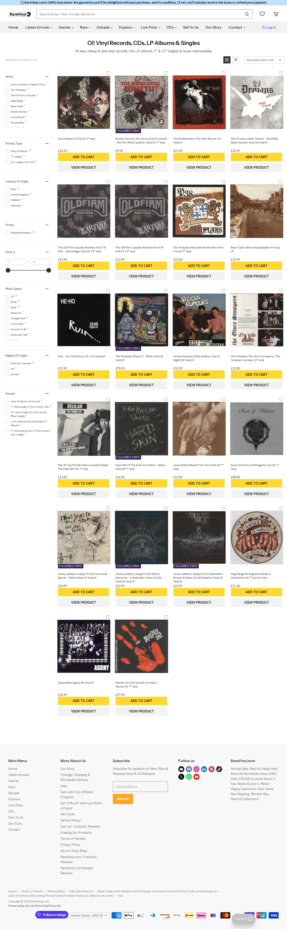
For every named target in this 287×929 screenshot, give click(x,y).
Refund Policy (71, 820)
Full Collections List (81, 891)
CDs (170, 27)
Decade (103, 27)
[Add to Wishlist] (108, 73)
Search (12, 891)
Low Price (149, 27)
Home (13, 27)
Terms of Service (73, 839)
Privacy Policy (70, 845)
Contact (236, 27)
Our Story (214, 27)
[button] (226, 59)
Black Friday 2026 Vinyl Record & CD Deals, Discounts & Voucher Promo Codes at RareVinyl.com (157, 891)
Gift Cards (68, 814)
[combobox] (138, 14)
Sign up (122, 799)
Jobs (64, 786)
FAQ (120, 895)
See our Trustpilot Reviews (80, 826)
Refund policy (56, 891)
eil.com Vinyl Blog (74, 851)
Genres (65, 27)
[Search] (247, 14)
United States (87, 915)
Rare (84, 27)
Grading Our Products (76, 832)
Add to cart (84, 157)
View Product (83, 167)
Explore (125, 27)
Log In (271, 27)
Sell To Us (191, 27)
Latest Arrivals (37, 27)
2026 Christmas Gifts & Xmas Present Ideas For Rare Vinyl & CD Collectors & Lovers (60, 895)
